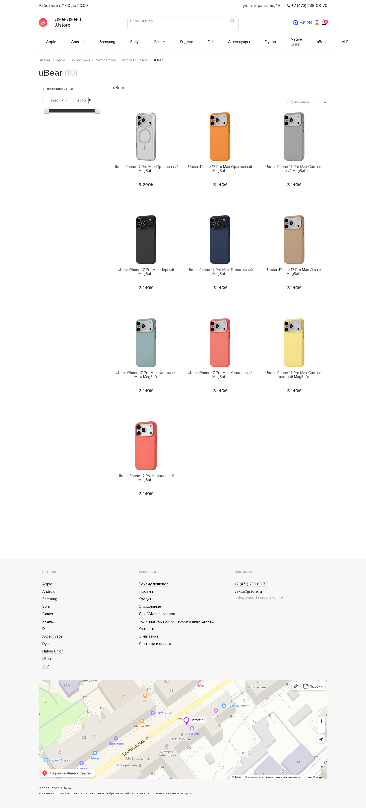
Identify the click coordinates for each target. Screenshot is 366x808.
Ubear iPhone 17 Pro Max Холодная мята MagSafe (146, 374)
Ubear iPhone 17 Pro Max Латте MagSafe (294, 271)
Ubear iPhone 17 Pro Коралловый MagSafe (146, 477)
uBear (322, 41)
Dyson (270, 41)
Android (78, 41)
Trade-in (146, 591)
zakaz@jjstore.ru (248, 591)
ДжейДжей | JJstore (68, 22)
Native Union (296, 42)
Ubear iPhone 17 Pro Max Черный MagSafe (146, 271)
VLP (345, 41)
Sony (134, 41)
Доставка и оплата (155, 644)
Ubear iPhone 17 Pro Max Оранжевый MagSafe (220, 168)
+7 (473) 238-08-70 (308, 5)
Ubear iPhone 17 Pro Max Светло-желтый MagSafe (294, 374)
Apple (51, 41)
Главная (45, 60)
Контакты (147, 629)
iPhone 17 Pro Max (135, 60)
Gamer (159, 41)
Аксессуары (239, 41)
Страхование (150, 606)
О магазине (149, 636)
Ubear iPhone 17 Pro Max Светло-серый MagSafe (294, 168)
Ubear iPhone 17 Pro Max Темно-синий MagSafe (220, 271)
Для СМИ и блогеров (157, 614)
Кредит (145, 599)
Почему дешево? (153, 584)
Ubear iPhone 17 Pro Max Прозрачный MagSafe (146, 168)
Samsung (107, 41)
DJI (210, 41)
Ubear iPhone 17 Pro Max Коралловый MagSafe (220, 374)
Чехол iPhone (106, 60)
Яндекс (186, 41)
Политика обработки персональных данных (176, 621)
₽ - (65, 100)
